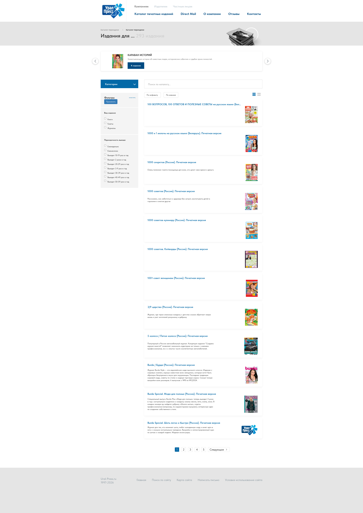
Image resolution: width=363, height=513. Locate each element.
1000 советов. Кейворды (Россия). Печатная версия (177, 249)
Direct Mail (188, 14)
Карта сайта (184, 480)
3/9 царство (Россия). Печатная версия (170, 306)
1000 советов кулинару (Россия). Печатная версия (176, 220)
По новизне (171, 95)
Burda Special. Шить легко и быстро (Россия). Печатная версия (183, 422)
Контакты (254, 14)
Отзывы (233, 14)
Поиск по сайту (161, 480)
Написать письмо (208, 480)
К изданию (136, 65)
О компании (212, 14)
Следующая (217, 449)
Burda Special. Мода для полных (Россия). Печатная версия (181, 393)
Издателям (160, 6)
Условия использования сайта (243, 480)
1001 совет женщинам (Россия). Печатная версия (176, 278)
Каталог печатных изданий (153, 14)
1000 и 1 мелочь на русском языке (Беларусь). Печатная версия (184, 133)
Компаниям (141, 6)
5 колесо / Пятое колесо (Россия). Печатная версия (177, 335)
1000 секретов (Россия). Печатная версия (171, 162)
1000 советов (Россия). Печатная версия (171, 191)
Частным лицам (182, 6)
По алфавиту (152, 95)
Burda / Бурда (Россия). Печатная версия (171, 364)
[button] (95, 61)
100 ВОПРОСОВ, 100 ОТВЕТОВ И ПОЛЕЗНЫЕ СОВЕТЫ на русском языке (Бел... (194, 104)
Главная (141, 480)
